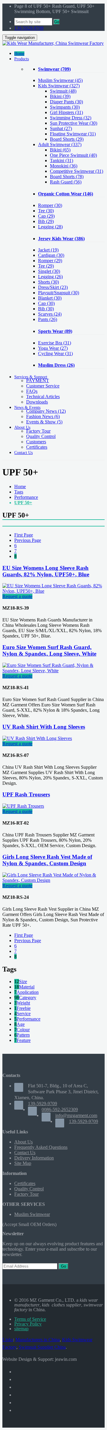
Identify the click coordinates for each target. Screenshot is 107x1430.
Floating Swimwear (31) (73, 133)
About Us (23, 1141)
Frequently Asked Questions (40, 1147)
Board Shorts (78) (67, 176)
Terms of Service (30, 1319)
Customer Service (42, 385)
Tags (18, 491)
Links (7, 1339)
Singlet (49, 271)
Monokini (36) (63, 165)
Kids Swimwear (59, 85)
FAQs (31, 391)
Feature (24, 1040)
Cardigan (51, 255)
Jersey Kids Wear (61, 238)
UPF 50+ (23, 502)
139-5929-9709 (28, 28)
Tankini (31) (61, 160)
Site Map (22, 1163)
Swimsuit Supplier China (42, 1347)
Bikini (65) (60, 149)
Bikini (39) (60, 96)
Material (26, 986)
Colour (23, 1029)
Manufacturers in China (37, 1339)
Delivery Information (34, 1157)
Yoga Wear (53, 348)
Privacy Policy (28, 1323)
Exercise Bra (54, 342)
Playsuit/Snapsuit (58, 292)
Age (21, 1024)
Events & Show (44, 421)
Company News (46, 411)
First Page (23, 534)
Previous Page (27, 540)
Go (56, 22)
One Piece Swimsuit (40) (73, 155)
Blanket (50, 297)
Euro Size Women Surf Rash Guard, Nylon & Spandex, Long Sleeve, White (49, 650)
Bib (46, 221)
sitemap (21, 1328)
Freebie (24, 1008)
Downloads (37, 401)
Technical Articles (43, 396)
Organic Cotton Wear (65, 193)
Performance (26, 497)
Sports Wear (55, 331)
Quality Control (41, 436)
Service (24, 1013)
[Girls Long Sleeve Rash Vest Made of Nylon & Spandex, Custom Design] (53, 880)
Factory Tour (38, 431)
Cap (46, 216)
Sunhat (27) (61, 128)
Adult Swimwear (59, 144)
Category (27, 997)
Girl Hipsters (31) (66, 112)
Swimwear (54, 69)
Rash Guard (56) (65, 181)
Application (28, 992)
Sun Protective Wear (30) (73, 123)
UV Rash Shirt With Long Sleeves (43, 727)
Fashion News (43, 416)
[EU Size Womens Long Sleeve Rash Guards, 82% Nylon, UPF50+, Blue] (53, 591)
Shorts (48, 281)
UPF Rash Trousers (26, 794)
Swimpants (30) (65, 107)
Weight (23, 1002)
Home (20, 486)
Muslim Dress (56, 365)
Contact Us (24, 1152)
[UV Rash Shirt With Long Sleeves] (37, 738)
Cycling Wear (55, 353)
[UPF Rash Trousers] (23, 806)
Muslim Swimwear (60, 80)
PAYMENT (37, 380)
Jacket (48, 249)
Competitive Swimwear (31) (76, 171)
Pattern (23, 1034)
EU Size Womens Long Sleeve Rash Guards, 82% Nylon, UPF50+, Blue (45, 571)
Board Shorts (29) (67, 139)
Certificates (36, 447)
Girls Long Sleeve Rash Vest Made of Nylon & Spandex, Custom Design (47, 860)
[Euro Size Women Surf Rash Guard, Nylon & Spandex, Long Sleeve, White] (53, 670)
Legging (50, 226)
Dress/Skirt (53, 287)
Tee (46, 210)
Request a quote (17, 596)
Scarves (50, 314)
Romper (50, 205)
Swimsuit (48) (63, 91)
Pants (47, 319)
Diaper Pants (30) (66, 101)
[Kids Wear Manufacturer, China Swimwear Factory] (53, 43)
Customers (36, 441)
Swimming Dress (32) (70, 117)
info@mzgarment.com (76, 1115)
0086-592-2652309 (60, 1109)
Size (23, 981)
